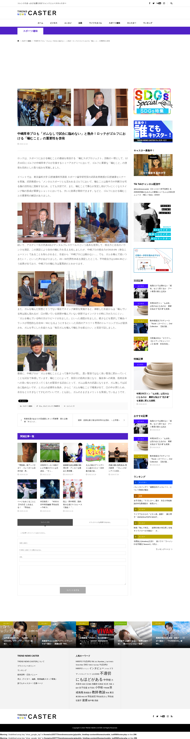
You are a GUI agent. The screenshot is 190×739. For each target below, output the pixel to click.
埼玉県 (106, 684)
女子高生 (91, 688)
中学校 (107, 679)
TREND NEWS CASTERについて (30, 661)
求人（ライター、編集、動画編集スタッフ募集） (37, 679)
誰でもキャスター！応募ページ (30, 683)
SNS (86, 665)
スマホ (107, 668)
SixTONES (109, 661)
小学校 (99, 687)
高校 (96, 700)
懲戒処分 (87, 693)
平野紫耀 (106, 688)
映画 (107, 693)
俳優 (83, 684)
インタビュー (96, 668)
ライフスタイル (95, 23)
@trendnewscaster (141, 189)
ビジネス (53, 23)
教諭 (102, 692)
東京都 (78, 697)
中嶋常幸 (57, 406)
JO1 (96, 661)
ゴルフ (45, 406)
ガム (40, 406)
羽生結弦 (92, 696)
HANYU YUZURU (83, 661)
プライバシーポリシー (26, 666)
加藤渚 (94, 684)
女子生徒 (83, 688)
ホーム (40, 23)
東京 (112, 692)
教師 (95, 692)
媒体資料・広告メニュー (27, 675)
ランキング (147, 23)
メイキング (82, 674)
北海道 (100, 684)
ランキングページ (163, 549)
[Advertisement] (95, 65)
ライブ (88, 674)
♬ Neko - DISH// (153, 195)
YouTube (96, 665)
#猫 (144, 195)
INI (93, 662)
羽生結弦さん (101, 696)
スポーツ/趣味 (114, 23)
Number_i (102, 662)
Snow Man (79, 665)
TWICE (90, 665)
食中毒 (91, 700)
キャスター (131, 23)
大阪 (110, 684)
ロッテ (50, 406)
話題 (80, 23)
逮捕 (85, 700)
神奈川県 (84, 696)
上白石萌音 (95, 674)
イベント (86, 668)
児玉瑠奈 (88, 684)
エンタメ (68, 23)
